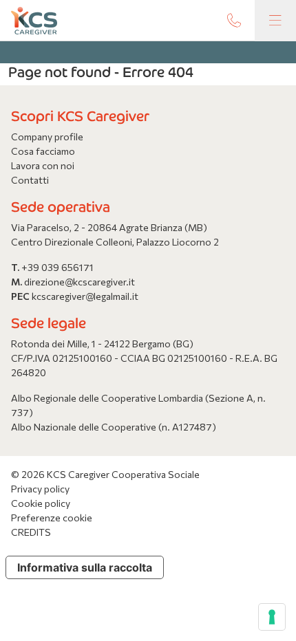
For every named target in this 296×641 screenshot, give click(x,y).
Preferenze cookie (51, 517)
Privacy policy (40, 489)
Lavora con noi (42, 165)
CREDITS (31, 532)
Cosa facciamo (43, 151)
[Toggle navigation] (275, 20)
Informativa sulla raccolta (84, 567)
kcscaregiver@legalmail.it (85, 296)
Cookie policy (40, 503)
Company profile (47, 136)
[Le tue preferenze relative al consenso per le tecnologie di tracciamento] (272, 617)
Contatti (30, 180)
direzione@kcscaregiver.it (79, 281)
